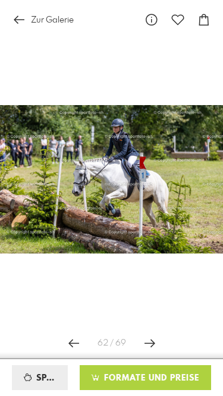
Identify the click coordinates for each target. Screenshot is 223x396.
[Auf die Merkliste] (178, 20)
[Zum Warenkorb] (204, 20)
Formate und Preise (150, 378)
